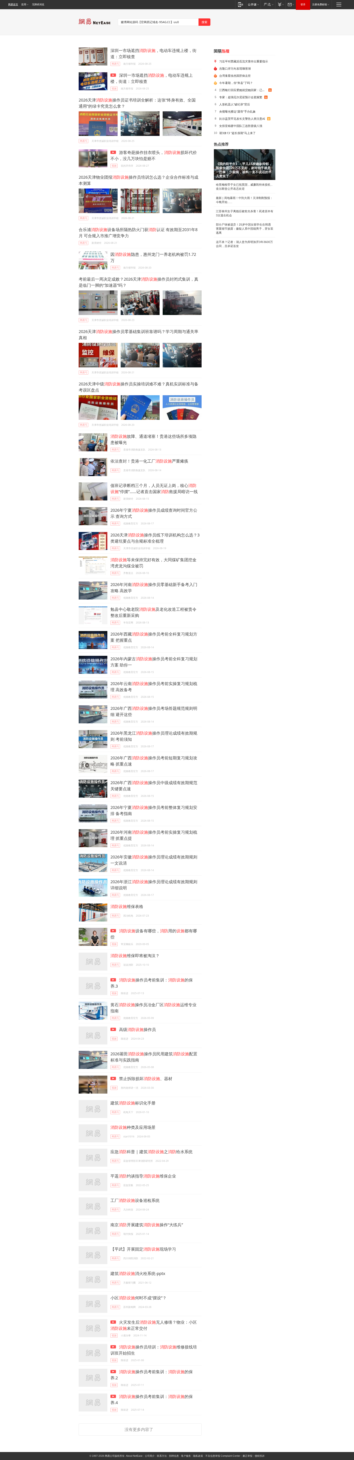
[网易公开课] (253, 4)
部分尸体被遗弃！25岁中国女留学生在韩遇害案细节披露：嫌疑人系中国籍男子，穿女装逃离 (244, 228)
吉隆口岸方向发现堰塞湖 (235, 68)
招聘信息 (174, 1455)
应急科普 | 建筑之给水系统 (151, 1151)
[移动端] (240, 4)
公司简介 (150, 1455)
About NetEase (134, 1455)
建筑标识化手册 (132, 1103)
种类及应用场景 (132, 1127)
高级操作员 (137, 1029)
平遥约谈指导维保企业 (143, 1176)
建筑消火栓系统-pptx (137, 1273)
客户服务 (186, 1455)
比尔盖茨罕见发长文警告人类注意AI (242, 119)
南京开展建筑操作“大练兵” (146, 1224)
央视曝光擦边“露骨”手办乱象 (237, 111)
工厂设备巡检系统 (135, 1200)
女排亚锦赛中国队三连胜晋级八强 (240, 126)
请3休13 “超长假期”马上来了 (237, 133)
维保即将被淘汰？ (135, 955)
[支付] (280, 4)
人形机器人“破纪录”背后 (234, 104)
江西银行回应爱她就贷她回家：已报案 (243, 90)
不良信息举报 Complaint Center (222, 1455)
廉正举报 (247, 1455)
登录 (303, 4)
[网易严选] (268, 4)
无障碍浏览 (38, 4)
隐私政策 (198, 1455)
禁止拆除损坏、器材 (145, 1078)
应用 (23, 4)
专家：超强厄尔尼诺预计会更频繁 (240, 97)
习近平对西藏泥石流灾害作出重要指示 (243, 61)
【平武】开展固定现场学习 (143, 1249)
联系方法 (162, 1455)
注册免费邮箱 (319, 4)
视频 (114, 88)
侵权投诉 (259, 1455)
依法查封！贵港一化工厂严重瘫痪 (149, 461)
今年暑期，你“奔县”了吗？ (236, 83)
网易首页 (13, 4)
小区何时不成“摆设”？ (138, 1298)
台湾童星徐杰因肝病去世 (235, 76)
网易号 (115, 63)
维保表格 (126, 906)
